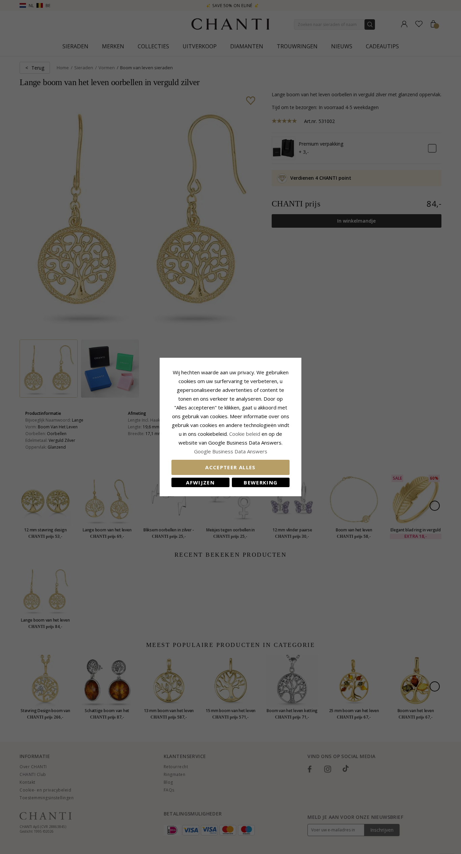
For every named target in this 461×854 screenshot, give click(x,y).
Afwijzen (200, 482)
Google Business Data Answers (230, 451)
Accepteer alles (230, 467)
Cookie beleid (245, 433)
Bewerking (260, 482)
